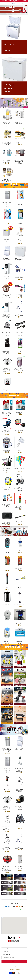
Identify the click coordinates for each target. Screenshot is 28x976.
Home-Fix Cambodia (15, 969)
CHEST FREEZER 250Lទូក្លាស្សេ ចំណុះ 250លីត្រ (9, 85)
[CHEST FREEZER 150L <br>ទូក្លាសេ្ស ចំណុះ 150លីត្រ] (14, 27)
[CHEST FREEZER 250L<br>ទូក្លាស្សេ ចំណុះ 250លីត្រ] (14, 68)
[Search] (23, 3)
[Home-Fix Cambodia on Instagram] (15, 966)
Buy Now (7, 50)
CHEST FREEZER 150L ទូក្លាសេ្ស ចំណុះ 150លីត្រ (9, 43)
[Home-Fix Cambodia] (14, 3)
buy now (7, 91)
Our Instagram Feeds (14, 898)
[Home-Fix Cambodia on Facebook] (13, 966)
